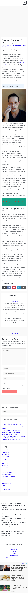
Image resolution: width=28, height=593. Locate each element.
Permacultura (5, 481)
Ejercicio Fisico (6, 489)
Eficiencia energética (7, 472)
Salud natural (5, 487)
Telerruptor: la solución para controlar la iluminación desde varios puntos (11, 433)
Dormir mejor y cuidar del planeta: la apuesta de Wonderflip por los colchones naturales (13, 423)
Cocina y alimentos (6, 459)
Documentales (5, 467)
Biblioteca (14, 551)
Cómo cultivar (5, 461)
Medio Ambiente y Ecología (8, 476)
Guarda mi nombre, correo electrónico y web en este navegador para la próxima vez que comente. (14, 386)
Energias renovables (6, 474)
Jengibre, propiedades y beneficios (11, 503)
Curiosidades (5, 465)
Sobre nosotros (14, 555)
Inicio (14, 547)
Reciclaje (4, 485)
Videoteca (14, 553)
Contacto (14, 549)
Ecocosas (9, 3)
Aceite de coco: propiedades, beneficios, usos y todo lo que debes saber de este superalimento (12, 533)
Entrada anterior (14, 329)
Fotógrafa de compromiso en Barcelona (11, 430)
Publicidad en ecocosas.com (14, 558)
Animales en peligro (6, 452)
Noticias (3, 479)
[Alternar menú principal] (25, 3)
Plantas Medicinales (6, 483)
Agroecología (5, 450)
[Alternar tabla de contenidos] (21, 86)
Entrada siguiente (14, 333)
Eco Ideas (4, 470)
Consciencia (5, 463)
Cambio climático (6, 456)
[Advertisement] (14, 20)
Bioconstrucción (5, 454)
